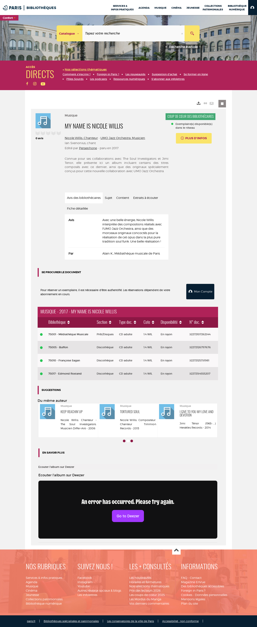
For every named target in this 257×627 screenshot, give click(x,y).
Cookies (186, 595)
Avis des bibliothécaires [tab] (84, 198)
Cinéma (31, 590)
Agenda (31, 582)
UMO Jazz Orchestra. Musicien (122, 138)
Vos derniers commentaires (149, 603)
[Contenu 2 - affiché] (128, 441)
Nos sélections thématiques (149, 586)
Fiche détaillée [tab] (77, 208)
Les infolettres (87, 595)
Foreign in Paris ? (193, 590)
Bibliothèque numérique (44, 603)
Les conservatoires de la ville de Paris (130, 621)
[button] (252, 7)
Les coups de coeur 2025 (147, 595)
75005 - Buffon (58, 347)
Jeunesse (32, 595)
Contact (195, 578)
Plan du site (189, 603)
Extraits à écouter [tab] (145, 198)
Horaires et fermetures (145, 582)
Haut (176, 550)
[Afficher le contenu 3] (131, 441)
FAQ (184, 578)
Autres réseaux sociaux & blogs (99, 590)
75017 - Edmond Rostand (65, 373)
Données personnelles (211, 595)
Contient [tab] (122, 198)
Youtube (84, 586)
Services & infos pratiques (44, 578)
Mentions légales (193, 599)
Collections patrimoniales (44, 599)
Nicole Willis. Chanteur (81, 138)
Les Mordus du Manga (145, 599)
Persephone (88, 148)
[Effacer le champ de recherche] (182, 33)
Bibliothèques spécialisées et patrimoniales (71, 621)
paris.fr (31, 621)
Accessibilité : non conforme (180, 621)
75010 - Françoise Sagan (64, 360)
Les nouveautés (140, 578)
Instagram (85, 582)
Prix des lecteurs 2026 (145, 590)
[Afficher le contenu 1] (124, 441)
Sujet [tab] (108, 198)
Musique (32, 586)
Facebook (85, 578)
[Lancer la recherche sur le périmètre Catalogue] (192, 33)
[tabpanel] (116, 237)
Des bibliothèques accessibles (202, 586)
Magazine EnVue (193, 582)
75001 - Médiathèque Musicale (68, 334)
